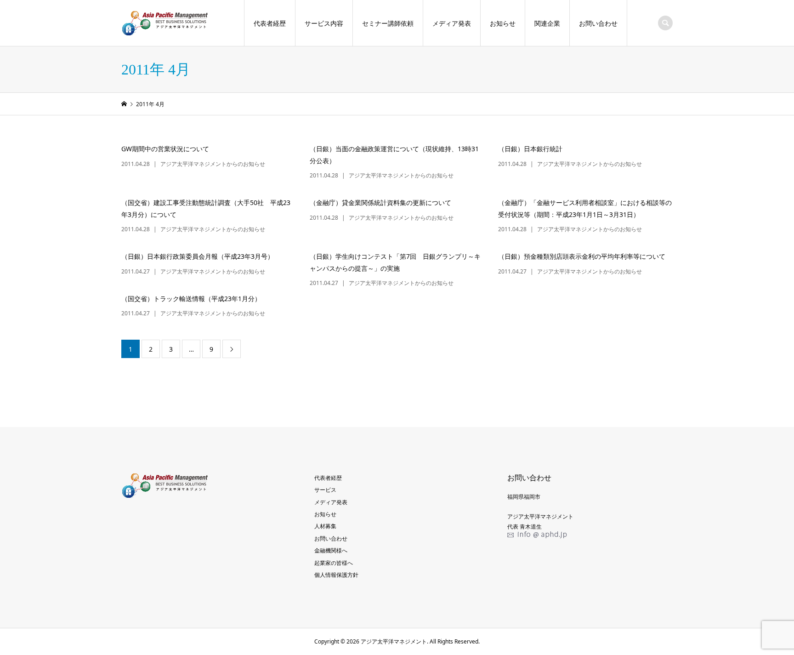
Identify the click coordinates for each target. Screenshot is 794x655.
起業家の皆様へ (333, 563)
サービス (325, 490)
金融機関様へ (330, 550)
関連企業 (547, 23)
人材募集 (325, 526)
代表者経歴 (270, 23)
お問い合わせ (598, 23)
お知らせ (503, 23)
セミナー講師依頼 (388, 23)
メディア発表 (451, 23)
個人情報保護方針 (336, 575)
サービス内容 (324, 23)
